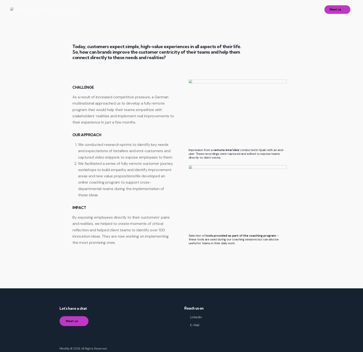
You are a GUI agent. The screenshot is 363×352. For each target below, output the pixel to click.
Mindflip (65, 348)
